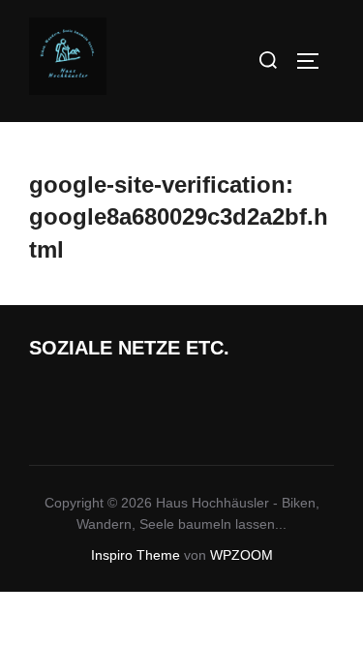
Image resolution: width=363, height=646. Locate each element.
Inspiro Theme (135, 555)
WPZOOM (241, 555)
